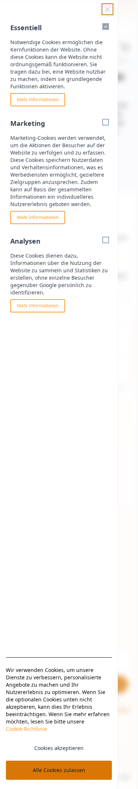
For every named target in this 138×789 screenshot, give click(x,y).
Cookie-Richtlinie (26, 728)
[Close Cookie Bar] (107, 9)
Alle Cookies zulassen (59, 770)
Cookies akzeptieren (59, 747)
